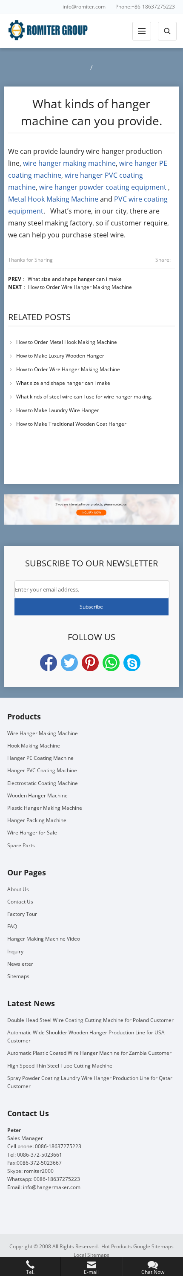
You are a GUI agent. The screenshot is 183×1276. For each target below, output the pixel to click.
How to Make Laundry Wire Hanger (57, 410)
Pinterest (90, 662)
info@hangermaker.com (51, 1187)
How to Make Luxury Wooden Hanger (60, 355)
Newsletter (20, 963)
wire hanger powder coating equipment (102, 187)
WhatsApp (111, 662)
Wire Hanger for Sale (32, 832)
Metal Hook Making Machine (53, 199)
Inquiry (15, 951)
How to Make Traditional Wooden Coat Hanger (71, 423)
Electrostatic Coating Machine (42, 783)
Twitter (69, 662)
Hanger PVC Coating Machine (42, 770)
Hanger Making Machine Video (43, 938)
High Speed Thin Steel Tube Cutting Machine (59, 1065)
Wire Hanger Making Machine (42, 733)
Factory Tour (22, 914)
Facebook (48, 662)
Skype (131, 662)
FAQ (12, 926)
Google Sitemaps (153, 1246)
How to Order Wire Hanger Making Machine (80, 287)
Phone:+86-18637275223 (145, 6)
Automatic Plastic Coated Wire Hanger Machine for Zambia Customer (89, 1053)
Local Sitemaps (91, 1255)
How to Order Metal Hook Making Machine (66, 342)
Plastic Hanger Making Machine (44, 807)
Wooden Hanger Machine (37, 795)
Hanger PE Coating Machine (40, 758)
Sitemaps (18, 976)
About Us (18, 889)
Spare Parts (21, 845)
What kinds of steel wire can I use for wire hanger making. (84, 396)
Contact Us (20, 901)
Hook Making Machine (33, 745)
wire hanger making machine (69, 163)
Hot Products (116, 1246)
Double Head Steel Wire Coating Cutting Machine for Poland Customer (90, 1020)
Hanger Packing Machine (36, 820)
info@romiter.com (84, 6)
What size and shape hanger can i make (75, 279)
